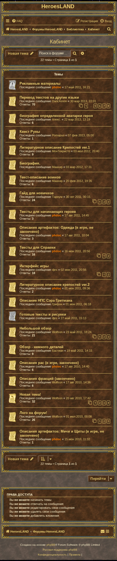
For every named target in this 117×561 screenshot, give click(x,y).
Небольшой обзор (35, 328)
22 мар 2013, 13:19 (77, 119)
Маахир (57, 167)
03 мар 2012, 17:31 (79, 167)
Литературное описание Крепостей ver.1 (55, 147)
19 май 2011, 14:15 (79, 350)
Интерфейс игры (34, 266)
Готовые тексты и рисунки (43, 314)
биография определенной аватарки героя (56, 116)
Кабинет (60, 42)
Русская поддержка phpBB (60, 549)
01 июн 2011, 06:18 (78, 304)
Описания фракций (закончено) (47, 379)
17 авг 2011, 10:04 (76, 235)
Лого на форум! (33, 413)
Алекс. (56, 119)
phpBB (51, 544)
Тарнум (57, 196)
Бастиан (57, 350)
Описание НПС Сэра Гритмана (46, 300)
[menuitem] (17, 21)
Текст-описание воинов (40, 177)
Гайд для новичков (37, 193)
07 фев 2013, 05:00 (81, 135)
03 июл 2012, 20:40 (86, 151)
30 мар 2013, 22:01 (83, 101)
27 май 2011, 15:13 (73, 318)
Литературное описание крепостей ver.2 (55, 285)
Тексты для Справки (38, 247)
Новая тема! (30, 394)
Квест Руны (30, 132)
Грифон (57, 304)
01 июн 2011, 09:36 (77, 288)
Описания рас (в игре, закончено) (49, 363)
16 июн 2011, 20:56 (77, 251)
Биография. (30, 163)
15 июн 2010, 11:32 (77, 439)
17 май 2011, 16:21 (77, 87)
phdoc (56, 87)
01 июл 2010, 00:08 (79, 416)
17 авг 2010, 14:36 (78, 382)
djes (54, 269)
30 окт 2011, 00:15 (78, 196)
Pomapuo (58, 135)
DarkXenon (59, 101)
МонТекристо (61, 151)
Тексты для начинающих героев (48, 212)
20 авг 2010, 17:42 (78, 398)
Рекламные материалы (40, 83)
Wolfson (57, 332)
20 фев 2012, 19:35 (79, 181)
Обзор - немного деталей (41, 347)
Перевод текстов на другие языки (49, 97)
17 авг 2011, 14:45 (76, 215)
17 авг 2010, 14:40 (76, 366)
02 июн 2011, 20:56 (73, 269)
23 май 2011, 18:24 (78, 332)
